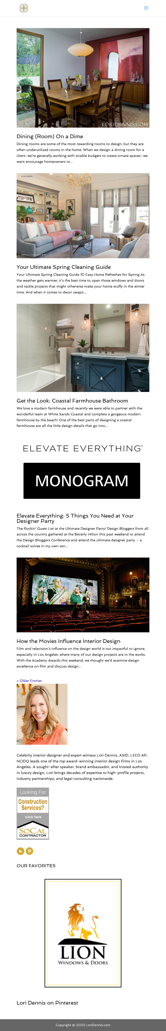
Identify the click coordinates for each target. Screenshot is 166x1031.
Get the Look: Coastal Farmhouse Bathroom (72, 401)
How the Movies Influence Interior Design (68, 641)
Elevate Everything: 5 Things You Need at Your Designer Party (75, 518)
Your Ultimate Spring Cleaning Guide (64, 267)
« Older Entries (29, 681)
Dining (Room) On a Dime (50, 136)
